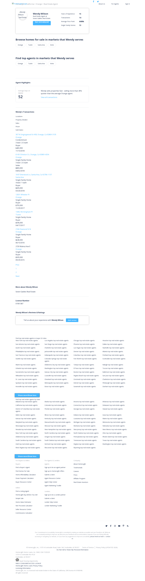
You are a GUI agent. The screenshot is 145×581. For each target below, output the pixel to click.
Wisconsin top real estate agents (56, 448)
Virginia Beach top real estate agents (86, 376)
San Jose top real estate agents (113, 376)
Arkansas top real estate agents (113, 402)
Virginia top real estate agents (84, 444)
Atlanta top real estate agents (113, 351)
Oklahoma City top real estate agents (57, 365)
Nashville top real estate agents (113, 348)
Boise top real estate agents (54, 386)
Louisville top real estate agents (55, 376)
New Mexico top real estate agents (115, 429)
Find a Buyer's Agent (23, 467)
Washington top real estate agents (56, 368)
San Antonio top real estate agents (28, 344)
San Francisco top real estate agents (28, 355)
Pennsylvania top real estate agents (86, 437)
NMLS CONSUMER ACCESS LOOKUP (28, 563)
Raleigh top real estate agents (113, 365)
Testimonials (78, 468)
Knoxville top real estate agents (26, 386)
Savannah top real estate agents (85, 386)
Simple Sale (19, 498)
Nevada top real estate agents (26, 429)
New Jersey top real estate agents (85, 429)
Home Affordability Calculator (26, 475)
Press (75, 475)
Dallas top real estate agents (112, 344)
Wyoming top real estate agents (85, 448)
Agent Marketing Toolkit (53, 486)
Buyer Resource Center (24, 482)
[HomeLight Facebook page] (110, 526)
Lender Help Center (51, 502)
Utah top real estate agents (25, 444)
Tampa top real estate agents (84, 365)
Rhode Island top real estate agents (115, 437)
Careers (76, 471)
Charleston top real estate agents (114, 379)
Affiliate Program (79, 478)
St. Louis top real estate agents (26, 379)
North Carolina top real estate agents (57, 433)
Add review (72, 320)
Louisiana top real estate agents (85, 419)
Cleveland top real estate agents (56, 379)
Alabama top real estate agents (26, 402)
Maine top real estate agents (112, 419)
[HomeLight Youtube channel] (119, 526)
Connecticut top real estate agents (85, 405)
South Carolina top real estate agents (28, 440)
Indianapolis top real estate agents (56, 355)
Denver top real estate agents (84, 351)
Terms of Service (88, 547)
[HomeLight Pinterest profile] (123, 525)
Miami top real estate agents (25, 365)
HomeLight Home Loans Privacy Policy (29, 566)
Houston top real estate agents (113, 340)
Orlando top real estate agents (26, 368)
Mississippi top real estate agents (27, 426)
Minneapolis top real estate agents (56, 383)
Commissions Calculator (24, 513)
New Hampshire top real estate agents (58, 429)
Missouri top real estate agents (55, 426)
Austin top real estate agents (25, 348)
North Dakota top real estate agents (86, 433)
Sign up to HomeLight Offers (54, 471)
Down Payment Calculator (25, 478)
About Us (102, 4)
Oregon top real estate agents (55, 437)
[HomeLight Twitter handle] (106, 526)
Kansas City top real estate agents (56, 372)
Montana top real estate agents (84, 426)
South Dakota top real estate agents (57, 440)
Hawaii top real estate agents (113, 409)
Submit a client (50, 475)
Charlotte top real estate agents (56, 348)
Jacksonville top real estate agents (56, 351)
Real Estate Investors (81, 482)
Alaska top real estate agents (55, 402)
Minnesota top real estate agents (114, 422)
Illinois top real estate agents (54, 415)
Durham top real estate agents (113, 386)
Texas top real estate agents (112, 440)
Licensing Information (23, 568)
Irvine (52, 45)
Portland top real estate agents (113, 355)
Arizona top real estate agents (84, 402)
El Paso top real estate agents (84, 368)
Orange (20, 45)
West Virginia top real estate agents (28, 448)
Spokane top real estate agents (26, 383)
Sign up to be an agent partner (55, 467)
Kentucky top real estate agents (55, 419)
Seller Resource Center (23, 509)
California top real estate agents (27, 405)
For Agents (115, 4)
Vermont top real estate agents (55, 444)
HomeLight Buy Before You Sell (26, 495)
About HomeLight (80, 464)
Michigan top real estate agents (84, 422)
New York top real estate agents (27, 340)
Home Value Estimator (23, 502)
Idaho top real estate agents (25, 415)
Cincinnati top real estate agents (85, 379)
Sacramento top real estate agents (28, 372)
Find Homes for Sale (23, 471)
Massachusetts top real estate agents (58, 422)
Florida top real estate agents (55, 409)
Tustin (30, 45)
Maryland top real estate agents (27, 422)
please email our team (97, 536)
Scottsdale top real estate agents (114, 359)
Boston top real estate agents (84, 372)
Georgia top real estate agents (84, 409)
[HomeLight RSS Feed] (127, 526)
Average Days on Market (24, 92)
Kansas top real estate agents (26, 419)
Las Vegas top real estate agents (85, 348)
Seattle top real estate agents (26, 359)
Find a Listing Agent (22, 491)
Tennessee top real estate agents (85, 440)
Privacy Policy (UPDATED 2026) (107, 547)
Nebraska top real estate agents (114, 426)
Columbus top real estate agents (85, 355)
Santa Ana (41, 45)
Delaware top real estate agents (114, 405)
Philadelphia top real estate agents (27, 351)
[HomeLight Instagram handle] (115, 526)
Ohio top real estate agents (112, 433)
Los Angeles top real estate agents (57, 340)
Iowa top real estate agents (112, 415)
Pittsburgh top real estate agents (114, 383)
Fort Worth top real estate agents (85, 359)
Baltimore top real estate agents (114, 372)
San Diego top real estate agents (56, 344)
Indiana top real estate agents (84, 415)
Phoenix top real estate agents (84, 344)
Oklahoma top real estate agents (27, 437)
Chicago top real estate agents (84, 340)
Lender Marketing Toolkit (53, 506)
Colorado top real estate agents (56, 405)
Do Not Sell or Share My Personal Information (72, 550)
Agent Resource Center (53, 478)
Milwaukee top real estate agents (27, 376)
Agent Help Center (51, 482)
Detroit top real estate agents (84, 383)
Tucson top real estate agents (113, 368)
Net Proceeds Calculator (24, 506)
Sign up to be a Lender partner (55, 495)
